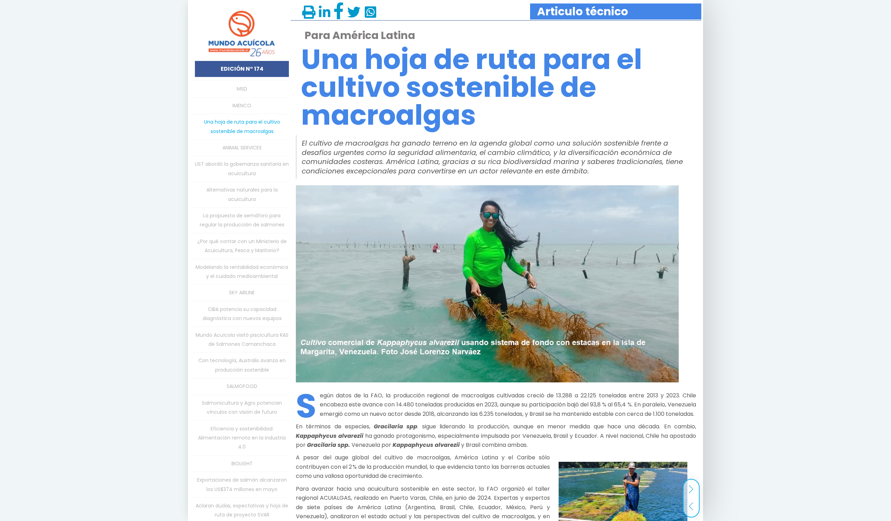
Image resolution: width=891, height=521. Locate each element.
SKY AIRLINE (242, 292)
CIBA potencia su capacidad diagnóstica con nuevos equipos (242, 314)
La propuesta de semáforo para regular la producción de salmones (242, 220)
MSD (242, 88)
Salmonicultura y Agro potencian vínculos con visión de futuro (242, 407)
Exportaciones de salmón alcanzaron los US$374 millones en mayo (242, 484)
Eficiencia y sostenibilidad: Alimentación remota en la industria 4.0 (242, 438)
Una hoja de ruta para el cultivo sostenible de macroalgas (242, 126)
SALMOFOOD (242, 386)
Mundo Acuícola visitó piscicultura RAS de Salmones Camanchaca (242, 340)
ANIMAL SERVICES (242, 147)
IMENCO (241, 105)
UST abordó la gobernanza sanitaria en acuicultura (242, 169)
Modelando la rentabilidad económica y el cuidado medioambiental (242, 272)
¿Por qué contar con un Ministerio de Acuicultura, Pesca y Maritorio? (242, 246)
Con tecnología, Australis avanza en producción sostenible (242, 365)
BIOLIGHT (242, 463)
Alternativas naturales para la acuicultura (242, 194)
